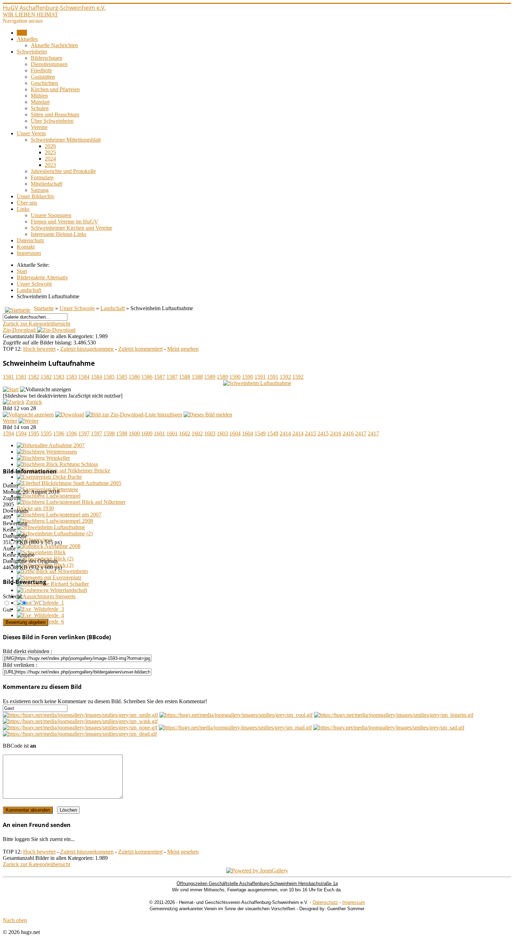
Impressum (29, 253)
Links (23, 209)
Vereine (39, 127)
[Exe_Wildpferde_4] (40, 615)
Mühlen (39, 96)
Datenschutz (30, 240)
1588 (184, 377)
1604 (235, 433)
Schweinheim (32, 52)
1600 (134, 433)
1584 (84, 377)
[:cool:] (236, 715)
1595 (33, 433)
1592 (285, 377)
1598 (109, 433)
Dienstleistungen (49, 64)
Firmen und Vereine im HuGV (64, 221)
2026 (50, 146)
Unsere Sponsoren (51, 215)
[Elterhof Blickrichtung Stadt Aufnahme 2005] (69, 483)
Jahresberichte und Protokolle (63, 171)
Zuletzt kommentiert (140, 349)
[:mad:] (235, 727)
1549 (260, 433)
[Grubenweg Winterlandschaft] (52, 590)
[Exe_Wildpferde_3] (40, 609)
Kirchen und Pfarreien (55, 89)
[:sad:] (388, 727)
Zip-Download (20, 330)
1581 (8, 377)
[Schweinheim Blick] (41, 552)
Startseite (44, 308)
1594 (8, 433)
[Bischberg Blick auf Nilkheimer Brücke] (63, 470)
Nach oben (15, 920)
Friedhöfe (41, 70)
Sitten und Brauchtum (55, 114)
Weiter (10, 421)
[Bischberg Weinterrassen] (47, 452)
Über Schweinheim (52, 121)
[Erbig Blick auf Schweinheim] (52, 571)
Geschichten (44, 83)
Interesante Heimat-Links (58, 234)
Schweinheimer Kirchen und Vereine (71, 228)
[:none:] (80, 727)
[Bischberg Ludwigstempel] (48, 496)
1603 (209, 433)
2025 (50, 152)
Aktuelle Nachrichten (54, 45)
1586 (134, 377)
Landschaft (112, 308)
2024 (50, 159)
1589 (209, 377)
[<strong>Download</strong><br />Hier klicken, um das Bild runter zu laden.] (69, 415)
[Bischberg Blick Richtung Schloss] (57, 464)
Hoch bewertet (39, 349)
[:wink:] (80, 721)
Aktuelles (27, 39)
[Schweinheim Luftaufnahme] (257, 383)
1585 (109, 377)
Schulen (40, 108)
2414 (285, 433)
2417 (360, 433)
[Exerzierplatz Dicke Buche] (49, 477)
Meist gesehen (183, 349)
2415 (310, 433)
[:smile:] (80, 715)
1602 (184, 433)
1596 (58, 433)
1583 (58, 377)
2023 (50, 165)
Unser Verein (31, 133)
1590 (235, 377)
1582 (33, 377)
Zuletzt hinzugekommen (87, 349)
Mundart (40, 102)
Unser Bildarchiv (36, 196)
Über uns (27, 203)
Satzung (40, 190)
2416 (335, 433)
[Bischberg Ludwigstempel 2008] (55, 521)
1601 (159, 433)
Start (22, 33)
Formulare (42, 177)
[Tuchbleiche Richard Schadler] (53, 584)
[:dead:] (80, 734)
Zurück (34, 402)
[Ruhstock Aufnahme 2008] (48, 546)
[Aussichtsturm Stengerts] (46, 596)
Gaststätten (43, 77)
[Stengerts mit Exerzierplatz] (49, 577)
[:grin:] (393, 715)
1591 (260, 377)
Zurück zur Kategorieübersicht (36, 324)
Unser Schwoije (77, 308)
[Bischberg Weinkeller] (43, 458)
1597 (84, 433)
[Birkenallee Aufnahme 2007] (51, 445)
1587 (159, 377)
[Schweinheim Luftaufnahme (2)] (55, 533)
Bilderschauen (46, 58)
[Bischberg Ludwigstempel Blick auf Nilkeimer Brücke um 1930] (80, 508)
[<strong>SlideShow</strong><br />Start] (11, 389)
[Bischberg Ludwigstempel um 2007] (59, 515)
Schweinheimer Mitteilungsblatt (66, 140)
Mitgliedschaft (46, 184)
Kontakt (26, 247)
